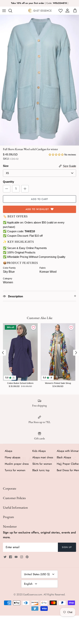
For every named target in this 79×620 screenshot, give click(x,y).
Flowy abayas (12, 457)
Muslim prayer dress (17, 464)
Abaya (8, 451)
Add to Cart (39, 199)
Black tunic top (41, 470)
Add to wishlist (37, 209)
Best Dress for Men (68, 470)
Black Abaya (64, 457)
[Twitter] (5, 557)
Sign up (67, 547)
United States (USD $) (37, 574)
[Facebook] (10, 557)
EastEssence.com (32, 594)
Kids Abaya (39, 451)
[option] (39, 80)
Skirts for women (42, 464)
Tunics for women (15, 470)
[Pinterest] (27, 557)
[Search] (12, 11)
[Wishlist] (60, 10)
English (28, 584)
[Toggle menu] (4, 11)
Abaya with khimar (68, 451)
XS (7, 173)
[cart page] (75, 11)
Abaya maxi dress (42, 457)
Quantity (8, 181)
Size (5, 165)
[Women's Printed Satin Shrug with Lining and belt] (58, 352)
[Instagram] (21, 557)
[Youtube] (16, 557)
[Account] (67, 10)
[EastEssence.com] (40, 10)
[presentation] (3, 353)
